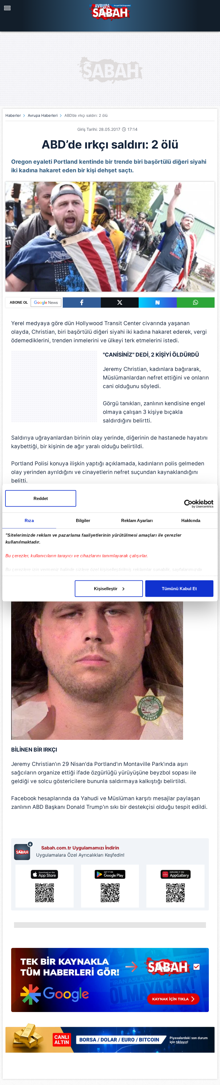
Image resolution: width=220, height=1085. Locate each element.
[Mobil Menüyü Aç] (8, 8)
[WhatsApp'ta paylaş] (196, 302)
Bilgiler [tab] (83, 520)
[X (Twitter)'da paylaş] (120, 302)
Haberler (13, 115)
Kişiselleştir (105, 588)
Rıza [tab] (29, 520)
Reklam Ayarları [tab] (137, 520)
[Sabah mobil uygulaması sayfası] (23, 850)
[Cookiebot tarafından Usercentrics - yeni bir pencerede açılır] (188, 503)
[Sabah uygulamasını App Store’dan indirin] (44, 886)
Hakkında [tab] (190, 520)
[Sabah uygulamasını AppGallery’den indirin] (175, 886)
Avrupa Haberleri (43, 115)
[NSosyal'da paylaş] (158, 302)
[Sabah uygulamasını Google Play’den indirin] (110, 886)
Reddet (41, 498)
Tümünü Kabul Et (179, 588)
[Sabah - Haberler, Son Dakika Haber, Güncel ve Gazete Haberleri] (110, 11)
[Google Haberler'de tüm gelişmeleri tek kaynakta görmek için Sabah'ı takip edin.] (110, 983)
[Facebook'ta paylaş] (82, 302)
